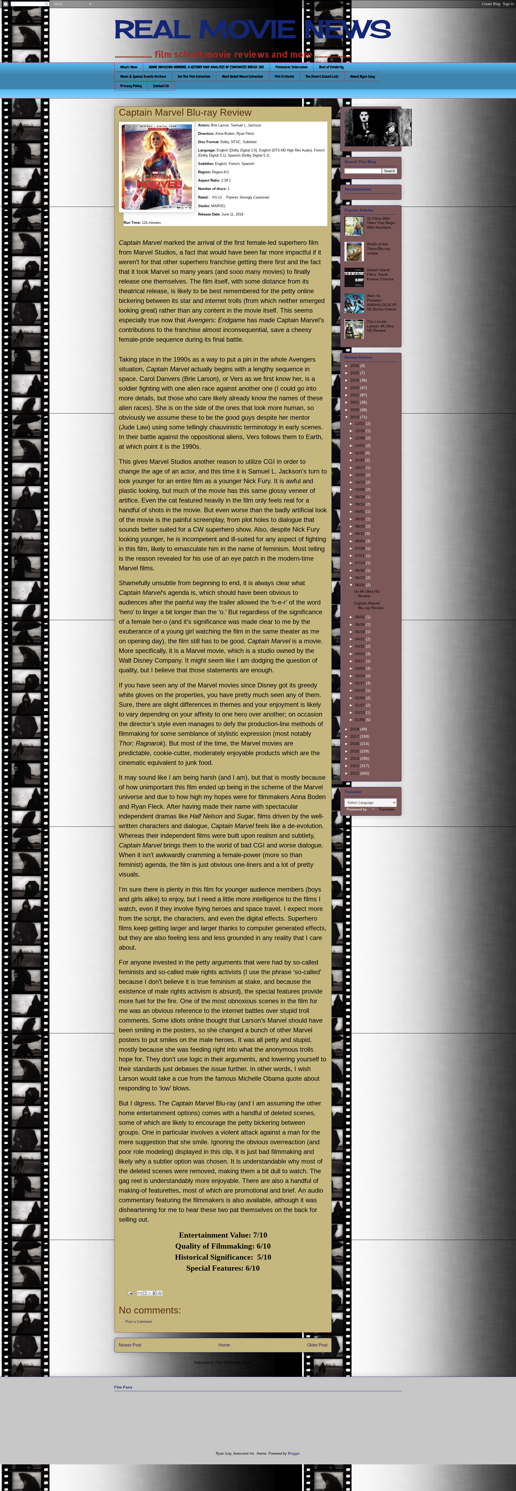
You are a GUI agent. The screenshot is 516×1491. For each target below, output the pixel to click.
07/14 (360, 563)
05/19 (360, 632)
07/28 (360, 548)
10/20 (360, 475)
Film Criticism (284, 76)
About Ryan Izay (362, 76)
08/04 (360, 541)
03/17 (360, 661)
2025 (355, 373)
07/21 (360, 555)
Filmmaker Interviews (291, 67)
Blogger (293, 1453)
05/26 (360, 624)
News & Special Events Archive (143, 76)
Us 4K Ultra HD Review (367, 593)
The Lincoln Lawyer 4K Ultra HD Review (380, 326)
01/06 (360, 720)
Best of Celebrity (331, 67)
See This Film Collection (194, 76)
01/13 (360, 712)
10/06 (360, 489)
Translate (387, 809)
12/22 (360, 423)
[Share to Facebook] (154, 1293)
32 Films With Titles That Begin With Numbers (381, 223)
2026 (355, 365)
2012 (355, 773)
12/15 (360, 431)
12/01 (360, 445)
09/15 (360, 504)
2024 (355, 380)
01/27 (360, 705)
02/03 (360, 698)
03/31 (360, 646)
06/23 (360, 577)
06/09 (360, 585)
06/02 (360, 617)
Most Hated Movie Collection (242, 76)
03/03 (360, 668)
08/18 (360, 526)
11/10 (360, 453)
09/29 (360, 497)
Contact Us (161, 85)
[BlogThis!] (144, 1293)
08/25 (360, 519)
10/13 (360, 482)
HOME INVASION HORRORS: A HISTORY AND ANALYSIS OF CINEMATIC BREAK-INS (206, 67)
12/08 (360, 438)
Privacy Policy (131, 85)
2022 (355, 395)
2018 (355, 729)
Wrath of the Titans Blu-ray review (378, 248)
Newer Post (130, 1345)
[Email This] (139, 1293)
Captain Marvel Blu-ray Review (369, 605)
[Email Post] (130, 1293)
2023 (355, 388)
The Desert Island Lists (322, 76)
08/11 (360, 533)
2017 (355, 736)
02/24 (360, 676)
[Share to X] (149, 1293)
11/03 (360, 460)
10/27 (360, 467)
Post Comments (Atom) (234, 1363)
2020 (355, 410)
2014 (355, 758)
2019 (355, 417)
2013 (355, 766)
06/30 (360, 570)
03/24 (360, 654)
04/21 (360, 639)
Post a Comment (139, 1322)
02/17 (360, 683)
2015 (355, 751)
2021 (355, 402)
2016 (355, 743)
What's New (128, 67)
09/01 (360, 511)
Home (224, 1345)
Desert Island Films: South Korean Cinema (380, 274)
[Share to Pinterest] (160, 1293)
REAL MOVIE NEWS (252, 29)
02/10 (360, 690)
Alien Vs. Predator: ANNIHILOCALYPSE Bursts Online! (382, 302)
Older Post (317, 1345)
